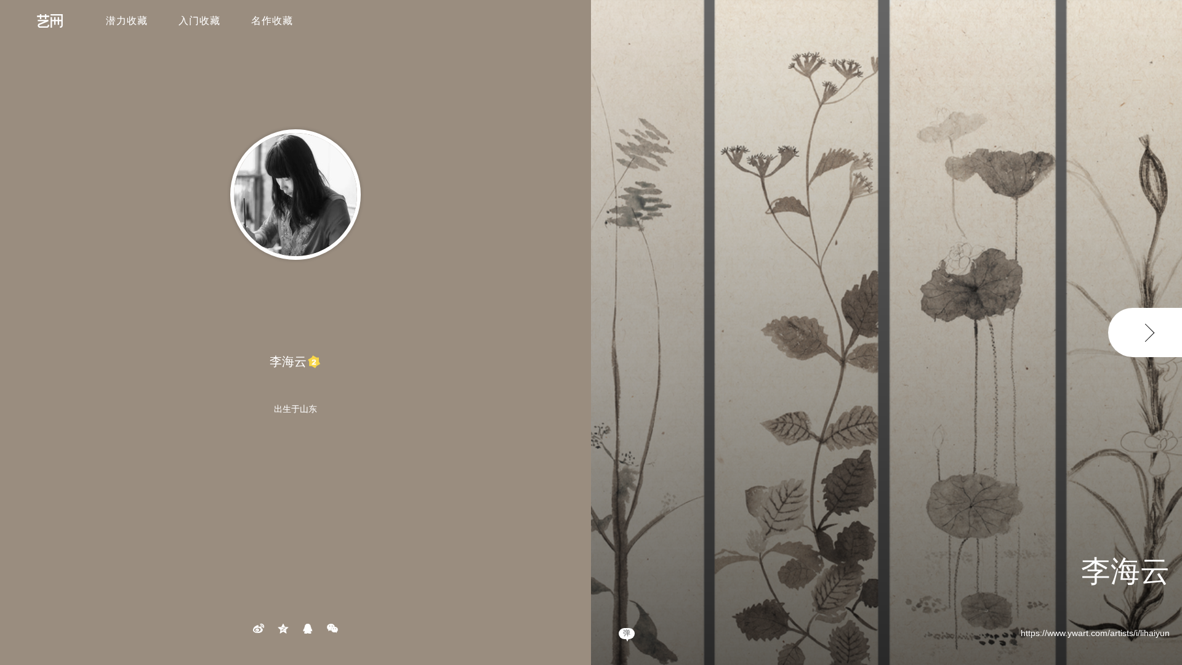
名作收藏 (272, 20)
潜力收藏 (127, 20)
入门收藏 (199, 20)
